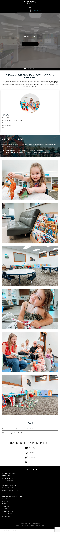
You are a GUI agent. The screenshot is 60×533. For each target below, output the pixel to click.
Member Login (6, 516)
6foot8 (14, 530)
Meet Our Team (6, 504)
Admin (17, 525)
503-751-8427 (6, 476)
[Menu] (30, 6)
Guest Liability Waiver (8, 511)
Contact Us (5, 501)
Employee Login (23, 523)
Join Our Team (6, 506)
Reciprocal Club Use (8, 514)
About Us (4, 499)
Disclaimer (30, 523)
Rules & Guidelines (7, 509)
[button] (30, 429)
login (4, 530)
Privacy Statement (36, 523)
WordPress (8, 530)
